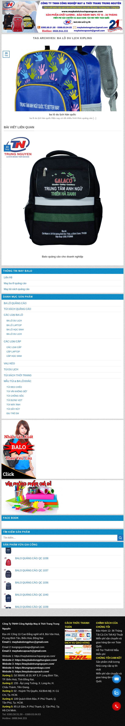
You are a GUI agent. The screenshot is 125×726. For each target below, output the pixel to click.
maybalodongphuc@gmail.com (30, 642)
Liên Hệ (8, 277)
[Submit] (120, 538)
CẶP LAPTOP (13, 351)
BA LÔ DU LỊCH (14, 320)
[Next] (122, 199)
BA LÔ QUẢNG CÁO (15, 303)
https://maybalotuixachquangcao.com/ (34, 656)
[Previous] (3, 199)
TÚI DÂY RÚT (13, 409)
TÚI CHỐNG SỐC (15, 396)
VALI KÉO (9, 363)
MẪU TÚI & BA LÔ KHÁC (17, 381)
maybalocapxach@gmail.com (29, 651)
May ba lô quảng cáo (15, 283)
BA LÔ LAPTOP (14, 325)
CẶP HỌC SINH (14, 356)
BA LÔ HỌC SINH (15, 329)
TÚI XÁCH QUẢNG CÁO (17, 309)
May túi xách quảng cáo (16, 289)
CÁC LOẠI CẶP (12, 341)
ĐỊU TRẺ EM (13, 413)
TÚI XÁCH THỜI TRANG (17, 375)
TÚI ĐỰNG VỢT (14, 400)
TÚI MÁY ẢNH (13, 404)
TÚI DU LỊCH (11, 369)
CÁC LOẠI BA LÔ (13, 315)
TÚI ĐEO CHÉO (14, 387)
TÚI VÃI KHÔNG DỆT (17, 391)
